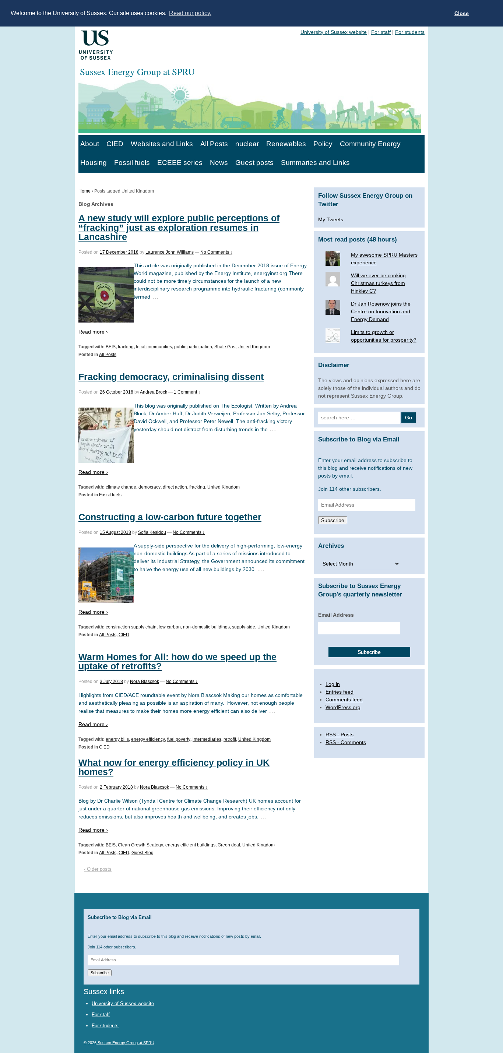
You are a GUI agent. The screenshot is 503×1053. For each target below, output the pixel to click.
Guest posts (254, 162)
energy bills (117, 739)
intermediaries (207, 739)
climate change (121, 487)
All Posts (214, 144)
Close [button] (461, 13)
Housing (93, 162)
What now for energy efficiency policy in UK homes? (174, 767)
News (219, 162)
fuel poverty (178, 739)
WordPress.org (343, 707)
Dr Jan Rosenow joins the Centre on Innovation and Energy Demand (381, 311)
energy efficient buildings (190, 845)
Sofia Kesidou (152, 532)
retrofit (230, 739)
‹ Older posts (98, 869)
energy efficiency (148, 739)
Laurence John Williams (169, 252)
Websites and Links (162, 144)
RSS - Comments (346, 742)
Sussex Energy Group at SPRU (125, 1042)
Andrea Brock (153, 392)
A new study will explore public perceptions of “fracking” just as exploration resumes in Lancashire (178, 227)
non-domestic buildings (206, 627)
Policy (323, 144)
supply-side (243, 627)
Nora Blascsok (144, 681)
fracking (126, 346)
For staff (381, 32)
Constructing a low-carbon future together (169, 517)
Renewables (286, 144)
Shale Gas (224, 346)
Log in (333, 684)
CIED (114, 144)
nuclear (247, 144)
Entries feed (339, 692)
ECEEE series (180, 162)
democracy (149, 487)
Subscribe (332, 520)
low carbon (170, 627)
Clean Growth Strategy (140, 845)
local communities (154, 346)
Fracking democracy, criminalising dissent (171, 376)
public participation (193, 346)
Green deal (229, 845)
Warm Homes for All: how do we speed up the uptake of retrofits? (177, 661)
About (89, 144)
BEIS (111, 346)
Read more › (93, 332)
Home (84, 191)
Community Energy (370, 144)
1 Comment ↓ (187, 392)
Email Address (336, 615)
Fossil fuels (132, 162)
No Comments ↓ (216, 252)
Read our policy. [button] (190, 13)
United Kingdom (254, 346)
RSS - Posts (339, 734)
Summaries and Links (315, 162)
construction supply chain (131, 627)
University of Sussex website (333, 32)
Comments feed (344, 699)
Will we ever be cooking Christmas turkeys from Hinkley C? (378, 283)
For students (410, 32)
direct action (175, 487)
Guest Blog (142, 852)
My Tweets (330, 219)
